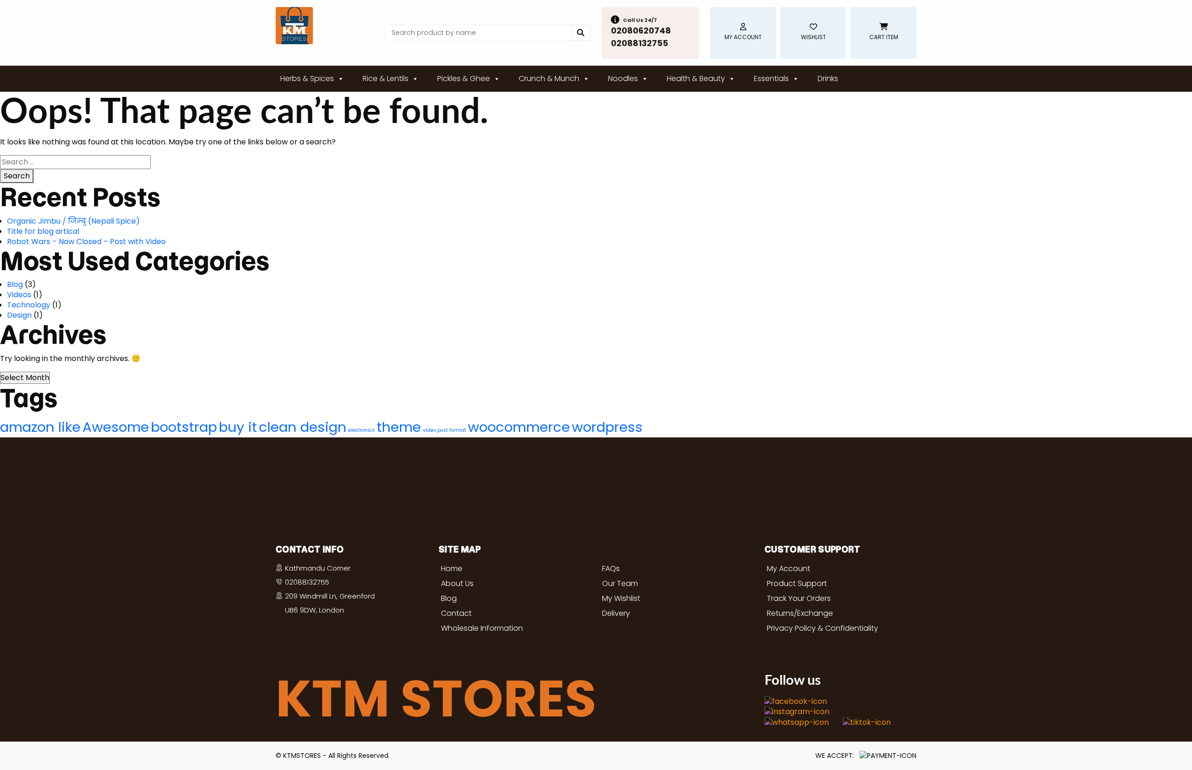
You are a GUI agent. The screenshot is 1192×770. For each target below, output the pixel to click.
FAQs (611, 568)
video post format (444, 430)
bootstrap (184, 426)
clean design (302, 426)
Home (451, 568)
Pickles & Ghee (463, 78)
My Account (788, 568)
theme (399, 426)
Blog (15, 284)
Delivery (616, 613)
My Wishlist (621, 598)
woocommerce (519, 426)
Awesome (115, 426)
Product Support (797, 583)
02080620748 (641, 30)
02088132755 (639, 43)
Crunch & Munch (549, 78)
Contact (456, 613)
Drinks (828, 78)
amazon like (40, 426)
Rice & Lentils (385, 78)
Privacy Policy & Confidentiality (822, 628)
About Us (457, 583)
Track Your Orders (799, 598)
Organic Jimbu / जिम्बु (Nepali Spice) (73, 221)
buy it (238, 426)
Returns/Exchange (800, 613)
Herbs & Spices (307, 78)
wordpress (607, 426)
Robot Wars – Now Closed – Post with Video (86, 241)
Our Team (620, 583)
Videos (19, 294)
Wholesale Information (482, 628)
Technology (28, 305)
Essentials (771, 78)
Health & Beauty (696, 78)
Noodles (623, 78)
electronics (361, 430)
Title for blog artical (43, 231)
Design (19, 315)
